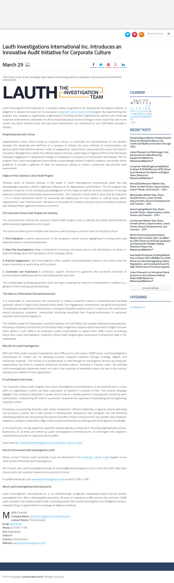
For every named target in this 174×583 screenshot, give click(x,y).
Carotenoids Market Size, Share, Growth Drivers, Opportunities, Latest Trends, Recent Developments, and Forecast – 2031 (150, 225)
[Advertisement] (109, 16)
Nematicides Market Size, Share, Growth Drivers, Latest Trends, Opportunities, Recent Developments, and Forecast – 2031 (150, 199)
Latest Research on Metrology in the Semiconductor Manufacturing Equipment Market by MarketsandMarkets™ (149, 156)
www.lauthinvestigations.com (48, 479)
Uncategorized (137, 307)
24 (131, 117)
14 (143, 111)
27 (140, 117)
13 (140, 111)
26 (137, 117)
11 (134, 111)
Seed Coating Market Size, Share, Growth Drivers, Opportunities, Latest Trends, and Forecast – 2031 (150, 212)
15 (146, 111)
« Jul (132, 122)
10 (131, 111)
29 (146, 117)
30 (149, 117)
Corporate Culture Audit (95, 457)
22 (146, 114)
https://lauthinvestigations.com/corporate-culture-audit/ (51, 443)
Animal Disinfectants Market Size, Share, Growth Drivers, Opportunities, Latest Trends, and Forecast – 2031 (150, 186)
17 (131, 114)
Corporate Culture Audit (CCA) (74, 112)
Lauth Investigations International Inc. (50, 516)
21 (143, 114)
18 (134, 114)
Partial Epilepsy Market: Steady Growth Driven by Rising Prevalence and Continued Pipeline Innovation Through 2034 (150, 142)
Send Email (16, 524)
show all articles (151, 288)
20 (140, 114)
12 (137, 111)
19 (137, 114)
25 (134, 117)
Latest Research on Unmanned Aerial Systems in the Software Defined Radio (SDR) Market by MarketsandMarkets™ (149, 276)
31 (131, 119)
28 (143, 117)
